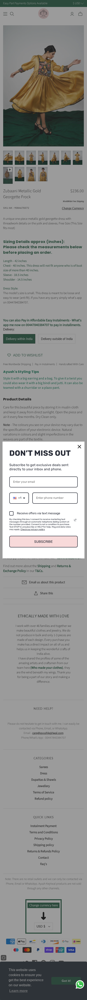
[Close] (79, 447)
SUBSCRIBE (43, 542)
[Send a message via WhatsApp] (80, 984)
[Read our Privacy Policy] (75, 520)
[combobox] (19, 498)
